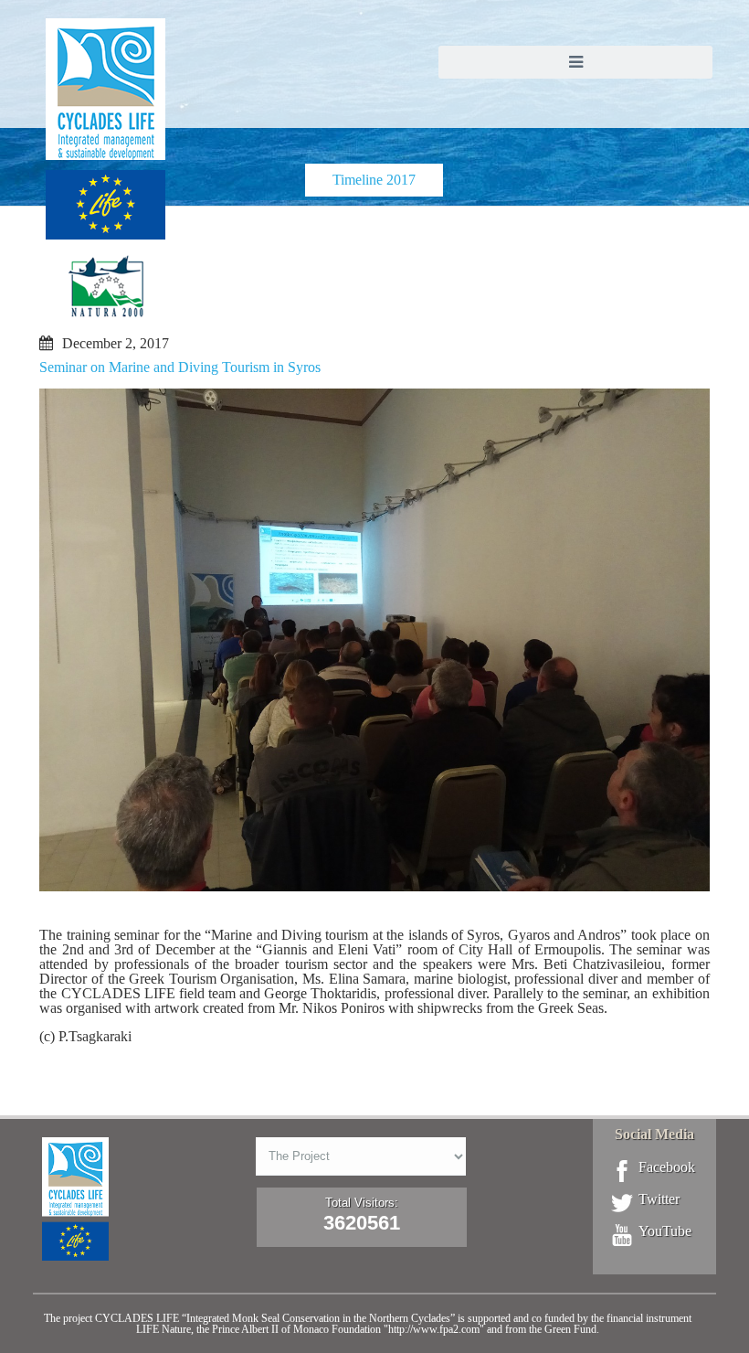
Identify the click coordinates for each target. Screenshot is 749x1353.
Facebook (666, 1167)
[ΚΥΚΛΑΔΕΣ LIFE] (105, 186)
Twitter (659, 1199)
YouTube (664, 1231)
